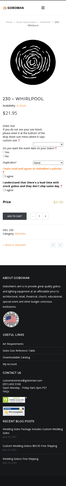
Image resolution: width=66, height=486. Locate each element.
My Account (10, 364)
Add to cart (14, 216)
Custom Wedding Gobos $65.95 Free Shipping (30, 446)
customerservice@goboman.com (22, 380)
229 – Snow (53, 245)
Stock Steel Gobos (26, 22)
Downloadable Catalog (16, 357)
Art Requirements (13, 344)
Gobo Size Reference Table (19, 350)
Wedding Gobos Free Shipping (20, 458)
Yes (7, 152)
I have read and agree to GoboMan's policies (32, 168)
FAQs (6, 391)
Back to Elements (15, 245)
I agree (9, 176)
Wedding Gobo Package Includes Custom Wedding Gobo (33, 431)
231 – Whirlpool (60, 245)
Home (9, 22)
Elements (46, 22)
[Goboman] (13, 7)
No (7, 156)
